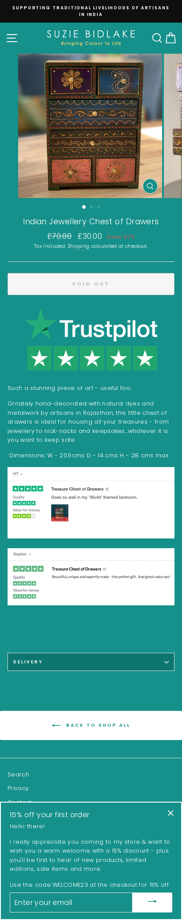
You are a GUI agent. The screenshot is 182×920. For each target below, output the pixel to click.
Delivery (28, 662)
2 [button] (92, 208)
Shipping (79, 246)
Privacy (18, 788)
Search (18, 774)
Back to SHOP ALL (97, 725)
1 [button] (84, 207)
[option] (94, 7)
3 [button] (99, 208)
